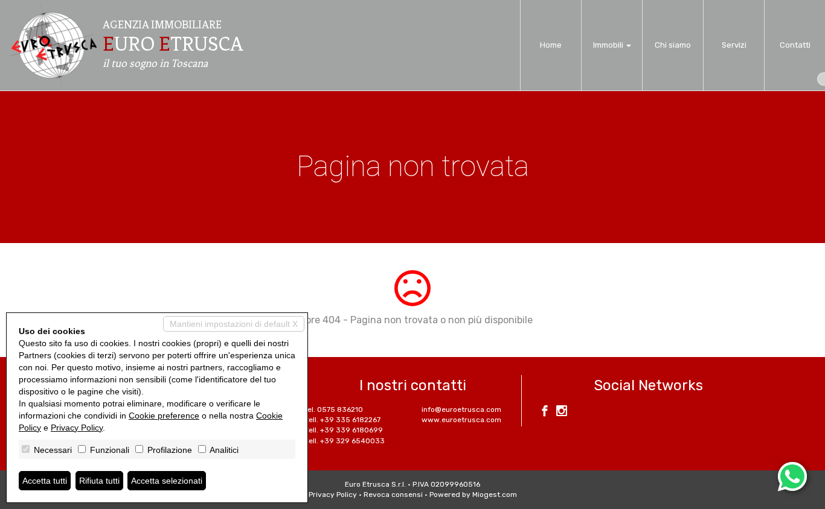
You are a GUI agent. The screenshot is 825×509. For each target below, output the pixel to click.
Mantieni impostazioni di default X (234, 324)
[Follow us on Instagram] (561, 412)
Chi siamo (673, 44)
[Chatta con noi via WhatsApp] (792, 476)
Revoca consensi (393, 494)
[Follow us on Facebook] (544, 412)
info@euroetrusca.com (461, 409)
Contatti (795, 44)
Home (551, 44)
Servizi (734, 44)
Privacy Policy (333, 494)
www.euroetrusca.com (461, 420)
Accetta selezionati (166, 480)
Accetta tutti (44, 480)
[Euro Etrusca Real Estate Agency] (53, 45)
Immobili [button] (609, 44)
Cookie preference (164, 415)
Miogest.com (494, 494)
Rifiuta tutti (99, 480)
